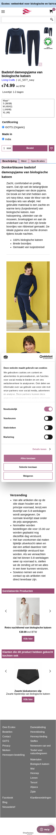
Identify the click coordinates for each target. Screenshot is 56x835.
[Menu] (3, 12)
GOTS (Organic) (15, 127)
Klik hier (28, 638)
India (8, 139)
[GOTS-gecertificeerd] (48, 43)
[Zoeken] (51, 19)
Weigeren (28, 475)
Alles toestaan (28, 458)
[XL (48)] (28, 112)
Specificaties (38, 161)
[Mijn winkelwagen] (51, 11)
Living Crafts (8, 80)
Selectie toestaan (28, 467)
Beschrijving (9, 161)
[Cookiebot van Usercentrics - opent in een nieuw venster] (40, 357)
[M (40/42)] (28, 106)
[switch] (48, 418)
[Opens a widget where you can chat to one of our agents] (45, 829)
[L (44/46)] (28, 109)
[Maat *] (28, 100)
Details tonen (39, 449)
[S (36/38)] (28, 103)
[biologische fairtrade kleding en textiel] (27, 11)
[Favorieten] (51, 148)
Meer (24, 161)
